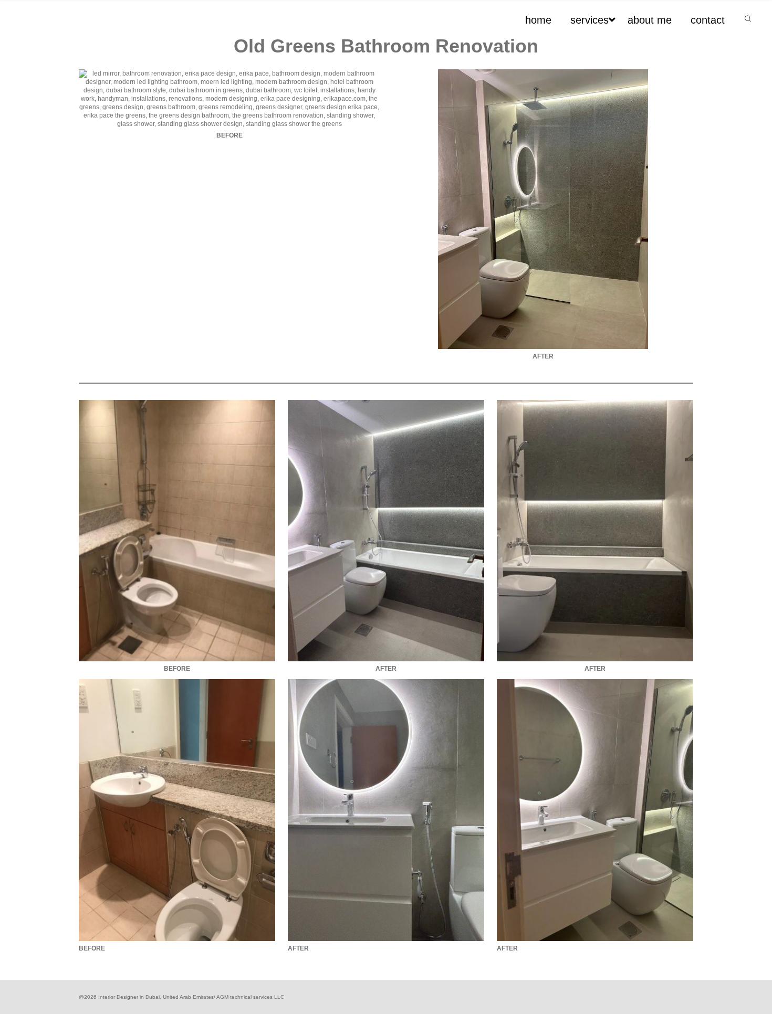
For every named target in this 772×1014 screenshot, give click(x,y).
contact (708, 20)
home (538, 20)
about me (650, 20)
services (589, 20)
